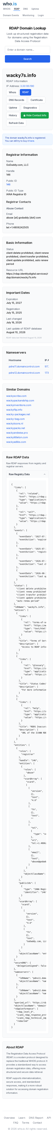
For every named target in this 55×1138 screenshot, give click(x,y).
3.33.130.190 (27, 86)
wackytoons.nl (14, 423)
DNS (25, 9)
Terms (25, 1122)
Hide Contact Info (36, 115)
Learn (21, 1117)
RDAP (17, 9)
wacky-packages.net (18, 414)
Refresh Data (16, 123)
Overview (9, 1117)
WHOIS (6, 9)
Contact (37, 1122)
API (49, 1117)
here (31, 141)
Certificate (37, 100)
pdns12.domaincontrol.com (24, 372)
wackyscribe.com (16, 395)
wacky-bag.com (15, 418)
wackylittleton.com (17, 437)
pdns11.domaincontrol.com (24, 366)
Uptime (35, 9)
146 (8, 184)
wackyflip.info (14, 409)
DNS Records (16, 100)
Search (28, 58)
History (13, 115)
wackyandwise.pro (17, 432)
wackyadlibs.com (16, 441)
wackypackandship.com (20, 400)
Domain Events (11, 15)
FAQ (15, 1122)
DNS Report (36, 1117)
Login (41, 15)
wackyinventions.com (18, 405)
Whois (12, 92)
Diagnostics (30, 107)
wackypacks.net (15, 428)
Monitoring (28, 15)
